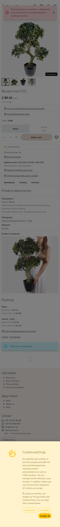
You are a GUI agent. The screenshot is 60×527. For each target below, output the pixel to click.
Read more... (30, 510)
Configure (45, 510)
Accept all (45, 515)
